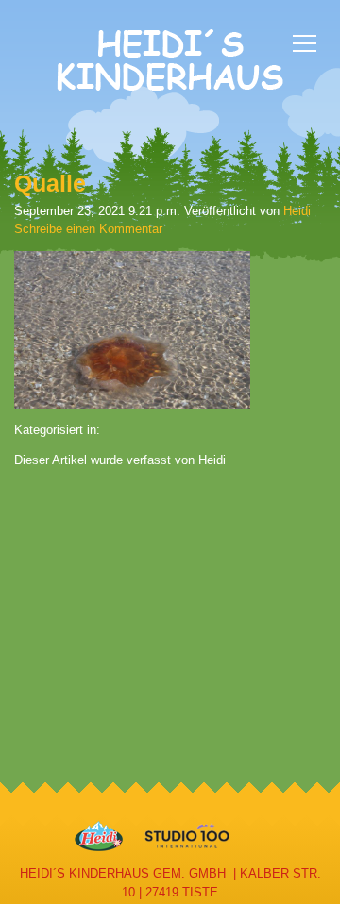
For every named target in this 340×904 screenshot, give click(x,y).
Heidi (297, 211)
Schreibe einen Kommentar (88, 229)
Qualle (50, 183)
